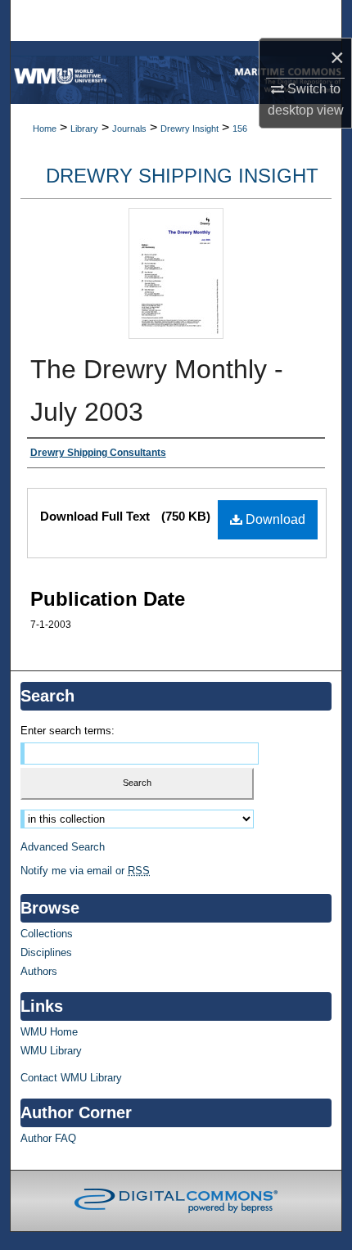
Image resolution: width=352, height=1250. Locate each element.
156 (239, 128)
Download (273, 519)
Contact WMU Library (71, 1078)
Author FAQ (48, 1138)
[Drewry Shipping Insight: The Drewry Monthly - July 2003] (176, 334)
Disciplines (46, 952)
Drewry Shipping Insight (182, 176)
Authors (38, 971)
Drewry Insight (189, 128)
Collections (46, 933)
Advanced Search (62, 847)
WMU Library (51, 1051)
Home (44, 128)
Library (84, 128)
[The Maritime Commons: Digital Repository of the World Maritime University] (176, 80)
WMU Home (49, 1032)
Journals (129, 128)
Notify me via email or (85, 870)
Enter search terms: (67, 730)
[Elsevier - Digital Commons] (176, 1201)
